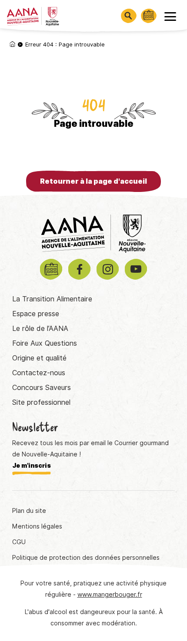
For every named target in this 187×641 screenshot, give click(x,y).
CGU (19, 542)
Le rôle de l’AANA (40, 328)
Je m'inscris (31, 465)
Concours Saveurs (41, 387)
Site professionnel (41, 402)
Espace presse (35, 314)
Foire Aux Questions (44, 343)
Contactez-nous (38, 373)
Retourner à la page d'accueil (93, 181)
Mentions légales (37, 526)
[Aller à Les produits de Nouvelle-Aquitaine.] (12, 44)
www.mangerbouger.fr (109, 594)
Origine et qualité (39, 358)
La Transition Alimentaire (52, 299)
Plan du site (29, 510)
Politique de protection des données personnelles (86, 557)
